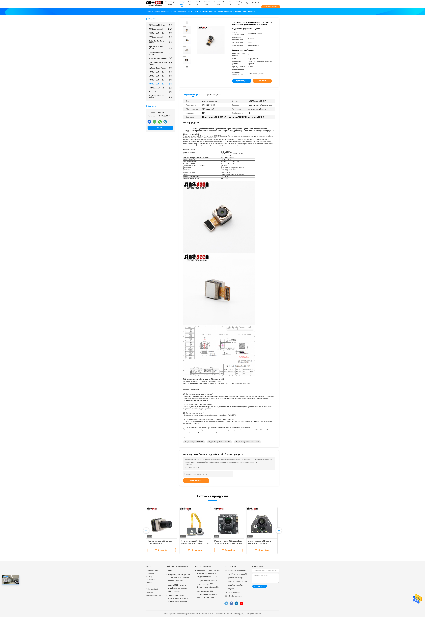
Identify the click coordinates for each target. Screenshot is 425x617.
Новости (149, 583)
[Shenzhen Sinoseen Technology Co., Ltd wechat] (160, 121)
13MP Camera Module (160, 88)
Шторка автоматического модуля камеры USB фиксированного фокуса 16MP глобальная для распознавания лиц (208, 584)
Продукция (150, 573)
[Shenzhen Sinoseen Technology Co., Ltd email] (149, 121)
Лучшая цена (241, 81)
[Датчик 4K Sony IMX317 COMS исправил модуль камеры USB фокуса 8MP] (161, 522)
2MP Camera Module (160, 76)
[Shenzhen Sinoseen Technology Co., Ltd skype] (165, 121)
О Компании (150, 580)
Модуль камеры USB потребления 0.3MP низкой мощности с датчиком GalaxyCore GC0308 (207, 594)
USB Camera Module (160, 29)
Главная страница (152, 570)
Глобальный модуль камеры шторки (177, 568)
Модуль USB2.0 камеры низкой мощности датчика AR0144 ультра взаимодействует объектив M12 (178, 588)
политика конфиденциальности (154, 593)
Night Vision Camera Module (160, 47)
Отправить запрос (270, 7)
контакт (160, 128)
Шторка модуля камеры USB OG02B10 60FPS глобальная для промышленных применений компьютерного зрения (179, 578)
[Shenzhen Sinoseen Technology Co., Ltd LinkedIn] (236, 603)
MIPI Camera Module (160, 33)
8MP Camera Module (160, 84)
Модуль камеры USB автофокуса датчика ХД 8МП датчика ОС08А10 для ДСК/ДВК (228, 543)
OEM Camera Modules (160, 25)
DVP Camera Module (160, 37)
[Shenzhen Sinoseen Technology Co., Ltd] (154, 3)
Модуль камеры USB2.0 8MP (194, 442)
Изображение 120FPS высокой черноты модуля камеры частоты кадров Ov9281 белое (178, 599)
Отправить (196, 480)
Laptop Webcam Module (160, 68)
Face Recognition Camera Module (160, 63)
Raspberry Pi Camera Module (160, 97)
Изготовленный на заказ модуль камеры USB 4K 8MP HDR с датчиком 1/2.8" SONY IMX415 (195, 543)
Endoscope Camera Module (160, 53)
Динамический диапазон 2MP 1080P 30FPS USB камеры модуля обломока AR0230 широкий (208, 574)
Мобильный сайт (152, 589)
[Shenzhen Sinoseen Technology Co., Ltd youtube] (241, 603)
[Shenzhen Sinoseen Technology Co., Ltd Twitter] (226, 603)
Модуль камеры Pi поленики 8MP (219, 442)
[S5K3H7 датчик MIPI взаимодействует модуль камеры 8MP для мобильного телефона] (210, 40)
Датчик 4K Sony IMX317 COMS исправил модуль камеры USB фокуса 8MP (160, 543)
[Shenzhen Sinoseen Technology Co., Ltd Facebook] (231, 603)
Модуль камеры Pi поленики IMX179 (247, 442)
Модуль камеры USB (203, 566)
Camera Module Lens (160, 92)
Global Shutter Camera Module (160, 42)
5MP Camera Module (160, 80)
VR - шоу (149, 576)
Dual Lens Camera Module (160, 58)
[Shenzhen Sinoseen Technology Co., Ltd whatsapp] (154, 121)
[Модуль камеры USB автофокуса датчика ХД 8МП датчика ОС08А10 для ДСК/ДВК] (228, 522)
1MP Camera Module (160, 72)
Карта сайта (150, 586)
